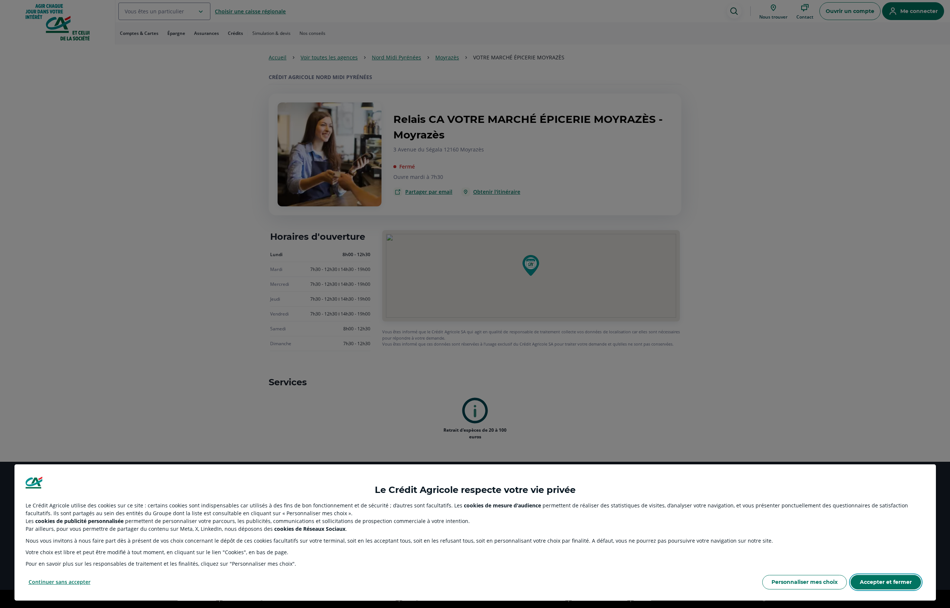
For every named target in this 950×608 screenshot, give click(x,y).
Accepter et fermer (886, 582)
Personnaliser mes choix (805, 582)
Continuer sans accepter (60, 581)
